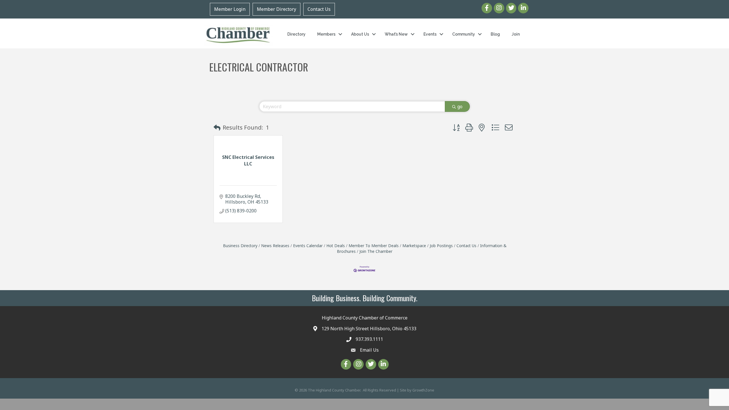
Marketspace (414, 245)
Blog (495, 34)
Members (326, 34)
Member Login (229, 9)
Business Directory (240, 245)
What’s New (396, 34)
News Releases (275, 245)
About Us (360, 34)
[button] (217, 127)
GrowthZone (423, 390)
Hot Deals (335, 245)
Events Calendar (308, 245)
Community (463, 34)
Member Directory (276, 9)
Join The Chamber (375, 251)
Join (516, 34)
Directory (296, 34)
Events (430, 34)
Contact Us (319, 9)
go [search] (459, 106)
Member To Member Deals (374, 245)
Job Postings (441, 245)
